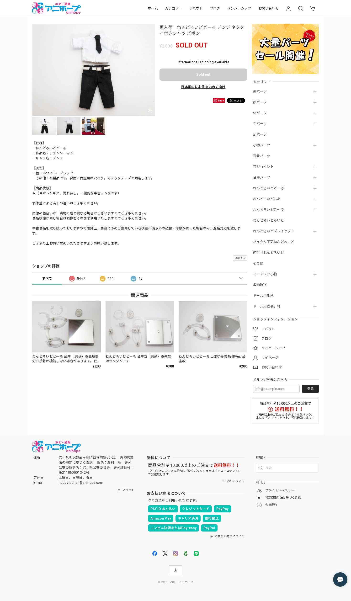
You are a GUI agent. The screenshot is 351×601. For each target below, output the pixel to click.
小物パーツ (261, 145)
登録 (310, 388)
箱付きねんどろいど (268, 253)
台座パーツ (261, 177)
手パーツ (260, 124)
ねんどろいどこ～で (268, 210)
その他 (258, 263)
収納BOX (260, 285)
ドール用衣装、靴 (267, 306)
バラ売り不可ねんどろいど (273, 242)
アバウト (196, 8)
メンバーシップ (239, 8)
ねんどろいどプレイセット (273, 231)
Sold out (203, 74)
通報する (240, 258)
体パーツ (260, 113)
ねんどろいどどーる (268, 188)
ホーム (153, 8)
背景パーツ (261, 156)
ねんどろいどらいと (268, 220)
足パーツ (260, 134)
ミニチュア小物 (265, 274)
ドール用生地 (263, 296)
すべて (47, 278)
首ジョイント (263, 167)
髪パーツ (260, 91)
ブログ (215, 8)
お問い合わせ (268, 8)
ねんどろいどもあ (267, 199)
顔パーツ (260, 102)
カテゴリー (173, 8)
